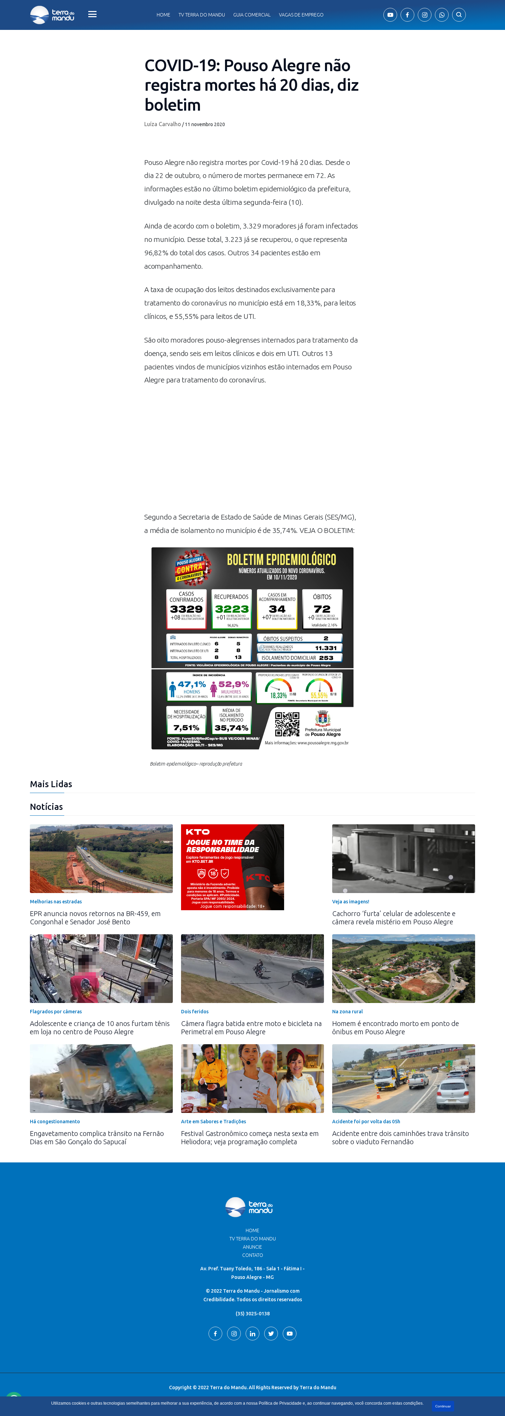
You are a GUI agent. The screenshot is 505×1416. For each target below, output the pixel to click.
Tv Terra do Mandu (202, 15)
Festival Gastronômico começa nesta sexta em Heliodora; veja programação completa (250, 1137)
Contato (252, 1255)
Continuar (443, 1406)
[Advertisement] (252, 452)
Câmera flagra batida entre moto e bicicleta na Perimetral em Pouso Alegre (251, 1027)
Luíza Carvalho (162, 124)
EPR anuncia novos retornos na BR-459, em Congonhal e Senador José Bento (95, 918)
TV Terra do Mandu (252, 1238)
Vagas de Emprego (301, 15)
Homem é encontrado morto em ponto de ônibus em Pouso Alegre (395, 1027)
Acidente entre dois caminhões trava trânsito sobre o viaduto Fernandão (400, 1137)
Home (163, 15)
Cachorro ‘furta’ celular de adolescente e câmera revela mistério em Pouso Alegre (394, 918)
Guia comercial (252, 15)
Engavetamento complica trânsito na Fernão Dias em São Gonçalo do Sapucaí (97, 1137)
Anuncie (252, 1247)
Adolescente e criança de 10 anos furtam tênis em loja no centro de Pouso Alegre (100, 1027)
